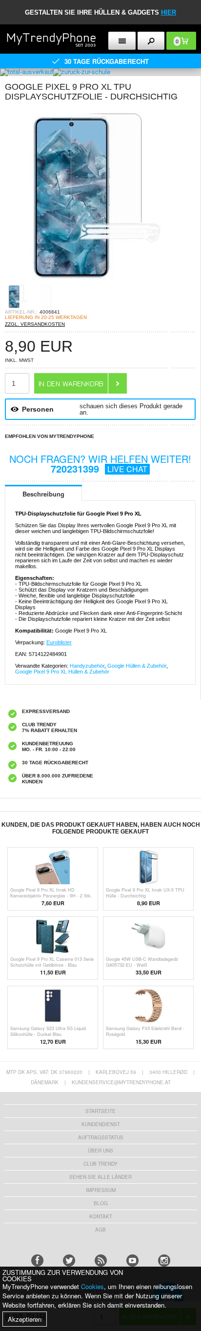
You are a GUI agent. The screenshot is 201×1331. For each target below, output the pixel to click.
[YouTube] (132, 1260)
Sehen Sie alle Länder (100, 1176)
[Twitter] (69, 1260)
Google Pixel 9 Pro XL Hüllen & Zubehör (62, 672)
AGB (100, 1229)
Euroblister (59, 642)
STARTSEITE (100, 1111)
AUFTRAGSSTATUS (100, 1137)
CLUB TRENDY (100, 1163)
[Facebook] (37, 1260)
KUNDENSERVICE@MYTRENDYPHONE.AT (121, 1082)
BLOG (101, 1203)
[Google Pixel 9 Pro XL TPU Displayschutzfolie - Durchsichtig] (93, 281)
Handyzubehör (87, 666)
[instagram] (164, 1260)
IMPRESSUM (101, 1190)
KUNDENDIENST (100, 1124)
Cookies (92, 1286)
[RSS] (101, 1260)
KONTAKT (100, 1216)
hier (168, 12)
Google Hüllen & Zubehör (136, 666)
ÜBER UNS (100, 1150)
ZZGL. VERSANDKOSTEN (35, 324)
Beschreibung (43, 493)
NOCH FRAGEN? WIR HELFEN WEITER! (100, 464)
